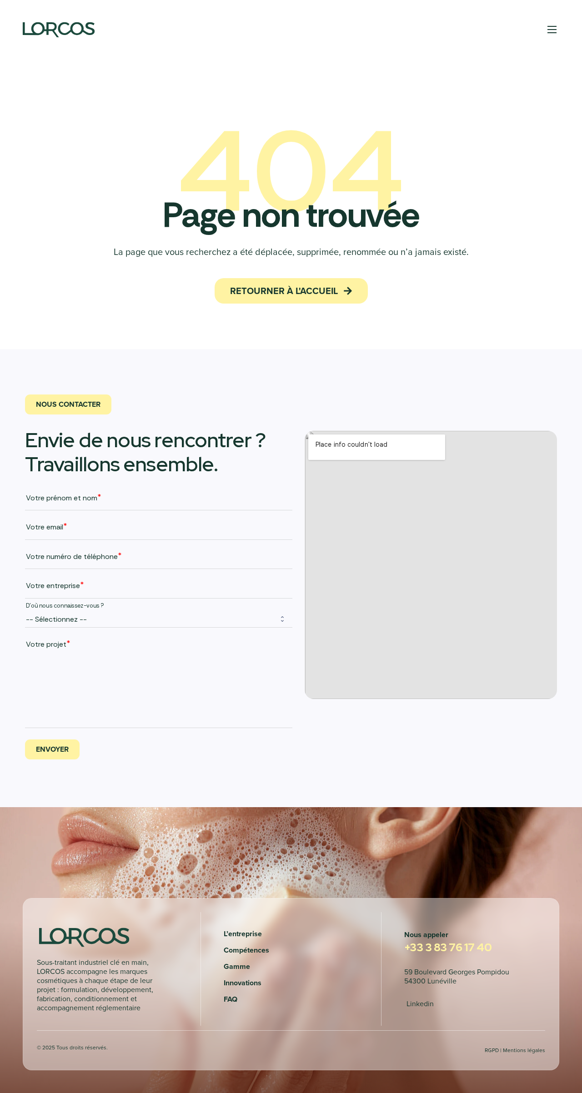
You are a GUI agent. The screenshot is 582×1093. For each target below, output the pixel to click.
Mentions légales (524, 1050)
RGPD (492, 1050)
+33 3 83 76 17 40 (448, 947)
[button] (291, 291)
